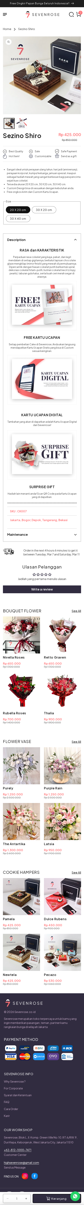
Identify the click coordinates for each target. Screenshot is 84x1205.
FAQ (6, 1102)
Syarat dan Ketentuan (18, 1095)
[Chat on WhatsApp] (75, 1196)
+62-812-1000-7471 (17, 1150)
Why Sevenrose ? (15, 1081)
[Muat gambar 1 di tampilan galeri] (9, 123)
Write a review (42, 589)
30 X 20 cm (44, 210)
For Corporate (13, 1088)
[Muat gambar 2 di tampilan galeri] (21, 123)
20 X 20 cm (18, 210)
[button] (7, 14)
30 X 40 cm (18, 218)
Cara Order (11, 1109)
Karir (7, 1115)
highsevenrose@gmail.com (21, 1162)
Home (7, 29)
